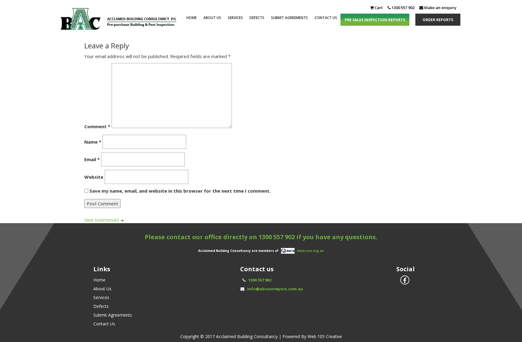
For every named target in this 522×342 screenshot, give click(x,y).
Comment (97, 126)
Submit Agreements (289, 17)
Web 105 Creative (325, 336)
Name (92, 142)
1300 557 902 (277, 237)
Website (93, 177)
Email (92, 159)
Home (191, 17)
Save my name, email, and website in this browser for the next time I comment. (180, 191)
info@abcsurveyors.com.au (275, 289)
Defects (257, 17)
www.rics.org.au (310, 250)
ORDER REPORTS (438, 19)
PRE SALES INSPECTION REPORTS (375, 19)
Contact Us (325, 17)
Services (235, 17)
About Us (212, 17)
